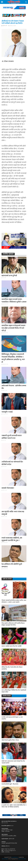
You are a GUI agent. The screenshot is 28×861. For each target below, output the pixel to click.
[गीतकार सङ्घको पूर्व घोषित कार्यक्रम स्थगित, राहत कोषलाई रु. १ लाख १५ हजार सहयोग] (14, 590)
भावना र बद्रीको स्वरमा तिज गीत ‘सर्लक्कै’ (12, 646)
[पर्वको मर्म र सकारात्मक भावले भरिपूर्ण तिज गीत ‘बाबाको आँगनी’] (14, 751)
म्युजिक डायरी (5, 25)
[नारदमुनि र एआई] (14, 401)
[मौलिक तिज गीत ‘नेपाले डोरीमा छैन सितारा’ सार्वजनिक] (14, 657)
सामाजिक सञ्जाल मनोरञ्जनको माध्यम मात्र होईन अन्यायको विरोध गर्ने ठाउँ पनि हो (13, 328)
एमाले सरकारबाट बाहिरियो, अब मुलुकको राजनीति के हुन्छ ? (12, 539)
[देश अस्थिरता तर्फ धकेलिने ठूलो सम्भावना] (14, 554)
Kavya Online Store (22, 859)
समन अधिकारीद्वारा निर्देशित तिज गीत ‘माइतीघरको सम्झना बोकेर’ (14, 691)
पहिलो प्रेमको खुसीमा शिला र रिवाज (10, 740)
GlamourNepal (5, 859)
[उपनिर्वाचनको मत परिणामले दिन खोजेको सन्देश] (14, 451)
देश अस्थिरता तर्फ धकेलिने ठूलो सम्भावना (12, 565)
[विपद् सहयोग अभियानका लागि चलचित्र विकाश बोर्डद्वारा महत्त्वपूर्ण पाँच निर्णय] (14, 613)
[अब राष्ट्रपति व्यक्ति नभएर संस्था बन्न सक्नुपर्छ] (14, 501)
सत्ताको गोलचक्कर (8, 488)
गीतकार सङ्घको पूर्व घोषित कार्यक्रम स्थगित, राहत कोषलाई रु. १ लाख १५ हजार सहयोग (14, 601)
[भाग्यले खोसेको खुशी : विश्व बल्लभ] (14, 774)
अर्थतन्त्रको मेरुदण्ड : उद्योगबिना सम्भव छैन (14, 387)
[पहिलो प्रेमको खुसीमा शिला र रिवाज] (14, 730)
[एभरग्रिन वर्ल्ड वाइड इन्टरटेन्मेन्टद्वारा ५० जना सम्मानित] (14, 707)
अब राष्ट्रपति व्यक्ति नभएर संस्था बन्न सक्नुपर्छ (13, 513)
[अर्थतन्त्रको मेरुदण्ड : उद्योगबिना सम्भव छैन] (14, 375)
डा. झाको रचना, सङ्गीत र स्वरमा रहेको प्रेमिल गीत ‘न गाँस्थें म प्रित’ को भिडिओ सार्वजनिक (14, 806)
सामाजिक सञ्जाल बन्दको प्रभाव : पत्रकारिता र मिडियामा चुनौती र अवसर (14, 300)
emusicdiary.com (15, 857)
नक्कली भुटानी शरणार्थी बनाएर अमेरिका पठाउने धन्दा (12, 436)
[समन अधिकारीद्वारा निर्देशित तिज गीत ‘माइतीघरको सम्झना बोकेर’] (14, 680)
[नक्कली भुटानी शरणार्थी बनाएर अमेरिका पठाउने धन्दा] (14, 425)
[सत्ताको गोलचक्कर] (14, 477)
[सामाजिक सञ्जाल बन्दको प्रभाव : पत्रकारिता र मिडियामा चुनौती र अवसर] (14, 289)
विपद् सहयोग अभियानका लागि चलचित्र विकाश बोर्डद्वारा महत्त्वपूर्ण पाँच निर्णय (13, 624)
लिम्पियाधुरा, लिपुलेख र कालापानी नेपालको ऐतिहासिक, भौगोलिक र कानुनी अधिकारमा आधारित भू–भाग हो (13, 358)
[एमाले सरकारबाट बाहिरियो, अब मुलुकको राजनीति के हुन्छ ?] (14, 527)
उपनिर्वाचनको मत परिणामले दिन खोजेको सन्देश (12, 463)
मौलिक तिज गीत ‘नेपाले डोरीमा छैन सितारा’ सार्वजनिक (12, 668)
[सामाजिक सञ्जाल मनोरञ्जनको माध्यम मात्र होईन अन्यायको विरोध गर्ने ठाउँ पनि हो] (14, 315)
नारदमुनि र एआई (7, 412)
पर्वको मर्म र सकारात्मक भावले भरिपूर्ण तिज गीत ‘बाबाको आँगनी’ (13, 762)
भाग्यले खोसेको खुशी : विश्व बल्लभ (10, 784)
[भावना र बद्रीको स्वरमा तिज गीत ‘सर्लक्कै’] (14, 636)
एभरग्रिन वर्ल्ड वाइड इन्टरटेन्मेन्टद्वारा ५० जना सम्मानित (12, 718)
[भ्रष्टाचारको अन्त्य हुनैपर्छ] (14, 265)
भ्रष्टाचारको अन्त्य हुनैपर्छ (9, 275)
